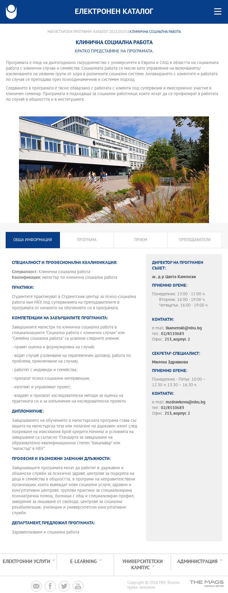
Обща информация (32, 240)
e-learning (83, 562)
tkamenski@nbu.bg (184, 328)
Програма (86, 240)
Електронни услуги (26, 562)
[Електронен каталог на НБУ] (11, 12)
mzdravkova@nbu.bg (185, 402)
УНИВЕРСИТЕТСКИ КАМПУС (142, 565)
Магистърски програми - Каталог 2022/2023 (87, 32)
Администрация (197, 562)
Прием (140, 240)
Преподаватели (194, 240)
